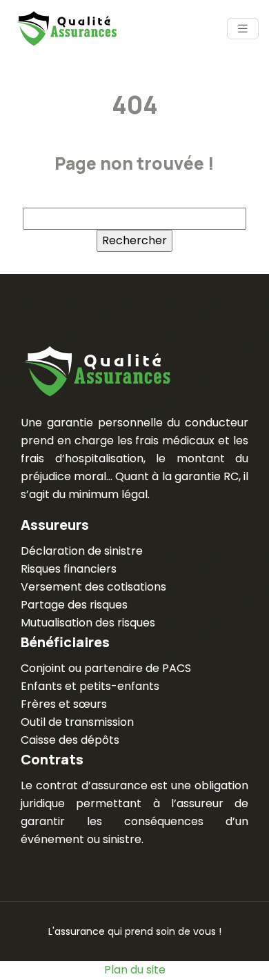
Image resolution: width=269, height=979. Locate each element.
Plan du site (135, 970)
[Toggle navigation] (243, 28)
